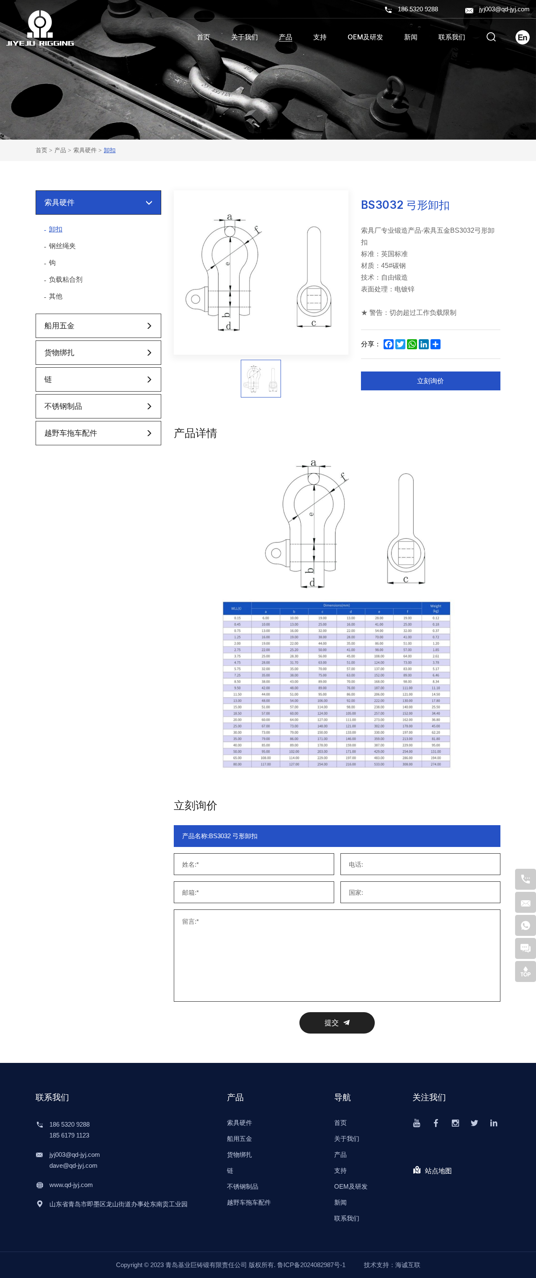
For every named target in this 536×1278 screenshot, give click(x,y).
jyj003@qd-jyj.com (504, 9)
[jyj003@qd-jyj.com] (525, 902)
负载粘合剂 (65, 279)
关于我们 (244, 37)
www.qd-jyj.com (71, 1184)
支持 (320, 37)
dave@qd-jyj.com (73, 1165)
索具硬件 (85, 150)
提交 (332, 1023)
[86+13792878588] (525, 925)
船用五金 (59, 325)
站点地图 (438, 1170)
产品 (285, 37)
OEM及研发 (365, 37)
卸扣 (110, 150)
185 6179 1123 (69, 1135)
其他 (55, 296)
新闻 (410, 37)
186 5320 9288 (418, 9)
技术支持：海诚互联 (392, 1264)
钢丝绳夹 (62, 245)
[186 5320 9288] (525, 879)
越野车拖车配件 (70, 433)
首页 (203, 37)
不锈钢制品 (63, 406)
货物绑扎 (59, 352)
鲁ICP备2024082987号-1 (311, 1264)
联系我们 (451, 37)
